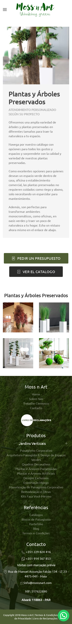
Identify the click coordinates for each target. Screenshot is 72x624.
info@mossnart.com (38, 582)
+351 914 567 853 (38, 558)
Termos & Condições (46, 615)
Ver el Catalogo (39, 271)
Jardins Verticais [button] (32, 443)
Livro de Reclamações (45, 618)
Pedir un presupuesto (39, 258)
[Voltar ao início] (36, 9)
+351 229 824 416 (38, 552)
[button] (5, 9)
